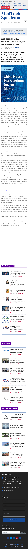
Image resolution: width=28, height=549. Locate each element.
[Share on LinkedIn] (8, 49)
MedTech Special (7, 30)
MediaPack (3, 3)
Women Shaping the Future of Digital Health (17, 291)
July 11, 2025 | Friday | (8, 47)
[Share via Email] (9, 49)
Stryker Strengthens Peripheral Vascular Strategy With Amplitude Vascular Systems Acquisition (17, 274)
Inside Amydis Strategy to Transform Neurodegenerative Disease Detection (17, 283)
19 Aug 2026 (14, 373)
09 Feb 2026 (14, 331)
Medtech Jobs (20, 3)
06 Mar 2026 (14, 293)
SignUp (23, 532)
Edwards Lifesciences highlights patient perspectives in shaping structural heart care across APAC (17, 362)
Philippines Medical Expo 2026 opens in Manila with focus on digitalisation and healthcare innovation (17, 380)
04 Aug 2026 (14, 448)
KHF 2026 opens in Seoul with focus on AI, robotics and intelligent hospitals (17, 370)
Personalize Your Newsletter (19, 5)
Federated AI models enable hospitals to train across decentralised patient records (17, 426)
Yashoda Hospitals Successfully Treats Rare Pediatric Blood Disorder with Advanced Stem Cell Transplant (16, 329)
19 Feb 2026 (14, 312)
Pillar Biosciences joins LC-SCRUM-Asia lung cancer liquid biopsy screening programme (17, 352)
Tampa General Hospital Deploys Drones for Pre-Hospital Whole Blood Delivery (16, 455)
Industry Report (18, 30)
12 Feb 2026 (14, 321)
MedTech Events (12, 3)
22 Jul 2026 (13, 467)
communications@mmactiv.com (11, 487)
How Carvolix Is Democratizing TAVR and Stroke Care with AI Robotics (17, 299)
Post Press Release (5, 5)
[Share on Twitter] (6, 49)
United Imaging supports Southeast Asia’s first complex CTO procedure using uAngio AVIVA (16, 400)
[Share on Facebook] (5, 49)
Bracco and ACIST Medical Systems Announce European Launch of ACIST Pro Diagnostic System (17, 319)
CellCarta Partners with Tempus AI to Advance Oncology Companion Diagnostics (16, 417)
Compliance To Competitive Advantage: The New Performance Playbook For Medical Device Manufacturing (17, 310)
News (19, 321)
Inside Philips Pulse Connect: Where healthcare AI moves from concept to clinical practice (18, 465)
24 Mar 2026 (14, 286)
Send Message (14, 520)
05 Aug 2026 (14, 438)
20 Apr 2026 (14, 276)
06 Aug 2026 (14, 429)
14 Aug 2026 (14, 402)
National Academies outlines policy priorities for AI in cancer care (17, 435)
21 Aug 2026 (14, 354)
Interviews (20, 286)
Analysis (16, 47)
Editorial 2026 (5, 7)
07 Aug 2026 (14, 419)
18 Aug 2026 (14, 392)
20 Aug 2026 (14, 364)
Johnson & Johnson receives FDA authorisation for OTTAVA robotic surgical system (17, 445)
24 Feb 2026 (14, 302)
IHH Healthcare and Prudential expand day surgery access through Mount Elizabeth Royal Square (16, 391)
